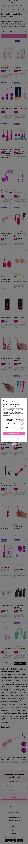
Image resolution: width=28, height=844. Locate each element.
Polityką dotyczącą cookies (16, 408)
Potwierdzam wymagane (14, 438)
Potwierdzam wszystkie (14, 433)
